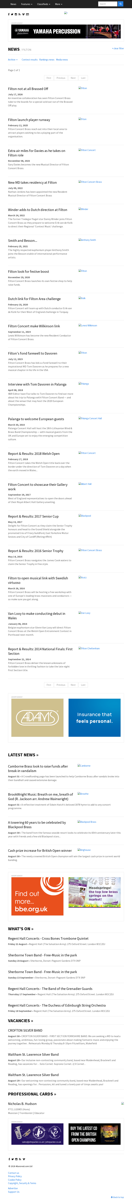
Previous (61, 77)
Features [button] (26, 4)
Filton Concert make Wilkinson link (34, 326)
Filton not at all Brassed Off (28, 88)
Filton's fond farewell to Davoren (32, 353)
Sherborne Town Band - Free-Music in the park (42, 955)
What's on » (20, 929)
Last (83, 77)
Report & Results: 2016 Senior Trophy (35, 551)
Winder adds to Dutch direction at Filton (37, 209)
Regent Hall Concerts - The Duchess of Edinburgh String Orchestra (57, 1005)
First (49, 77)
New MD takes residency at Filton (32, 182)
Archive (12, 59)
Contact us (13, 1172)
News (13, 4)
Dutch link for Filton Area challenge (34, 298)
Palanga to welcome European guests (36, 419)
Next (73, 77)
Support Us (13, 1191)
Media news (62, 59)
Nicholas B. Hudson (22, 1103)
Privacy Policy (15, 1176)
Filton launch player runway (29, 119)
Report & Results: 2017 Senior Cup (33, 516)
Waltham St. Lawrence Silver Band (33, 1054)
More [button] (58, 4)
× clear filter (118, 48)
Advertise (13, 1188)
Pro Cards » (32, 1094)
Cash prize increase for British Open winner (40, 850)
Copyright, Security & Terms (22, 1183)
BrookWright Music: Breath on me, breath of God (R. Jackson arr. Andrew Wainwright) (40, 796)
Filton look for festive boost (28, 271)
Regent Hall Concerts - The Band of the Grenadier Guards (50, 988)
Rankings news (46, 59)
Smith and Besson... (22, 240)
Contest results (30, 59)
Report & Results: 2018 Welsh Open (34, 453)
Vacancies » (20, 1020)
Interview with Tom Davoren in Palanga (37, 384)
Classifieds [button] (43, 4)
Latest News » (23, 755)
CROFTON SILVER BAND (25, 1030)
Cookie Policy (14, 1179)
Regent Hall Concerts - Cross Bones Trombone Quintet (48, 938)
